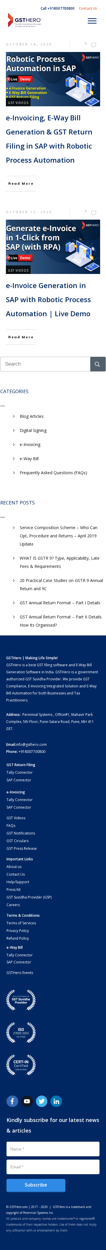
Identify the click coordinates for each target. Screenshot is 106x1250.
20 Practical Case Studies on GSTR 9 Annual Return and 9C (61, 584)
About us (13, 866)
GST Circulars (17, 840)
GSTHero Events (19, 972)
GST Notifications (20, 833)
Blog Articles (32, 416)
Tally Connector (19, 772)
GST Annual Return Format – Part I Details (60, 602)
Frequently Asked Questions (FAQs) (53, 472)
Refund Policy (17, 938)
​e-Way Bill (29, 458)
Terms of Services (21, 923)
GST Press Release (21, 848)
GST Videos (18, 103)
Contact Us (15, 874)
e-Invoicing (30, 444)
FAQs (10, 825)
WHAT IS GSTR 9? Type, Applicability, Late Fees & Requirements (60, 562)
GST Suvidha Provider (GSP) (29, 897)
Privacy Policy (17, 930)
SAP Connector (18, 780)
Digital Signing (33, 430)
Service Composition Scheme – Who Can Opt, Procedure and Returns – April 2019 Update (58, 536)
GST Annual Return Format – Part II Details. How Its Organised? (61, 621)
